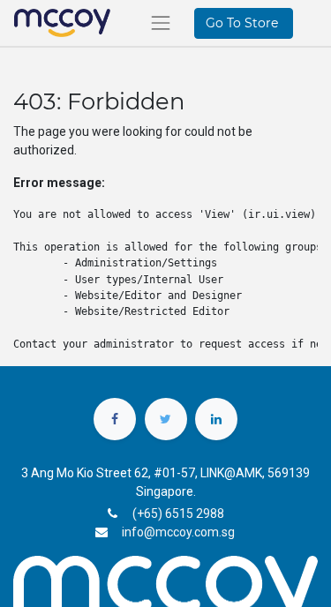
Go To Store (244, 23)
